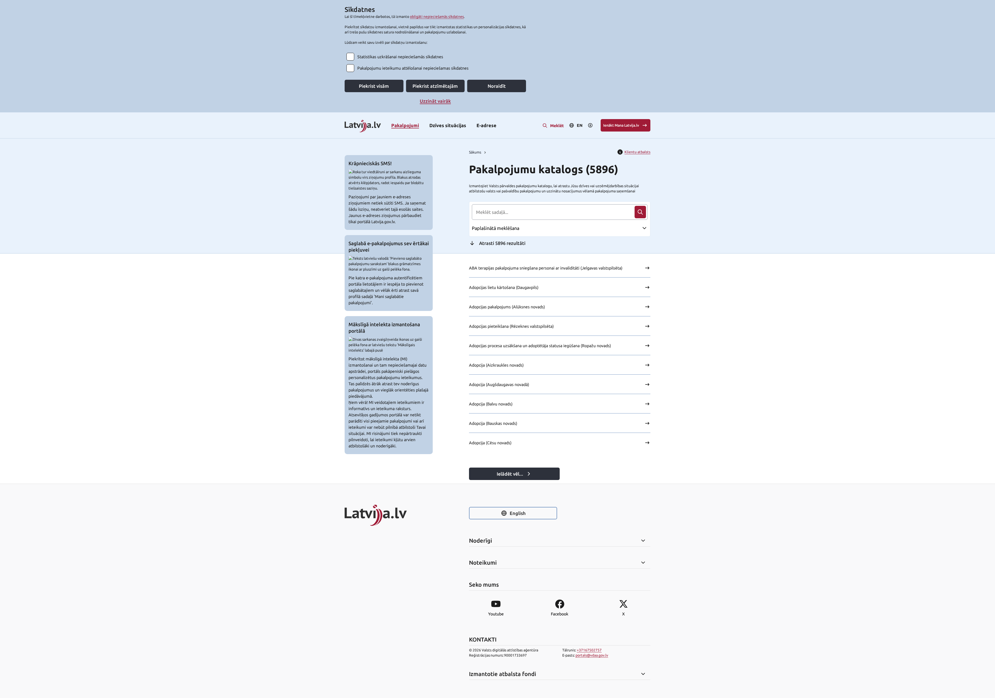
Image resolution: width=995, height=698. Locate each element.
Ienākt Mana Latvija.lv (621, 125)
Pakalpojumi (405, 125)
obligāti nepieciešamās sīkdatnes (437, 16)
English (517, 513)
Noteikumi (483, 562)
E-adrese (486, 125)
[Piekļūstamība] (590, 125)
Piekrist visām (374, 86)
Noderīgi (480, 540)
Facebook (559, 614)
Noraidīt (497, 86)
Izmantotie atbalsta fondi (502, 674)
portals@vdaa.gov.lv (591, 655)
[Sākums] (389, 515)
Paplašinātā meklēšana (495, 228)
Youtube (496, 614)
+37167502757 (589, 650)
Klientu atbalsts (637, 152)
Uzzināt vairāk (435, 101)
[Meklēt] (640, 212)
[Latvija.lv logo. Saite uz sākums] (363, 126)
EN (579, 125)
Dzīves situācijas (447, 125)
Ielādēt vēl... (510, 473)
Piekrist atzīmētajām (435, 86)
